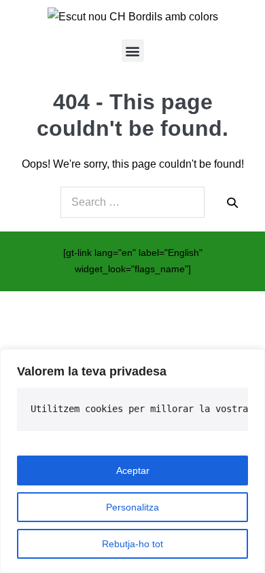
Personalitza (132, 507)
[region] (132, 461)
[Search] (232, 202)
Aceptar (132, 470)
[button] (133, 50)
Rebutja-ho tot (132, 543)
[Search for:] (132, 202)
